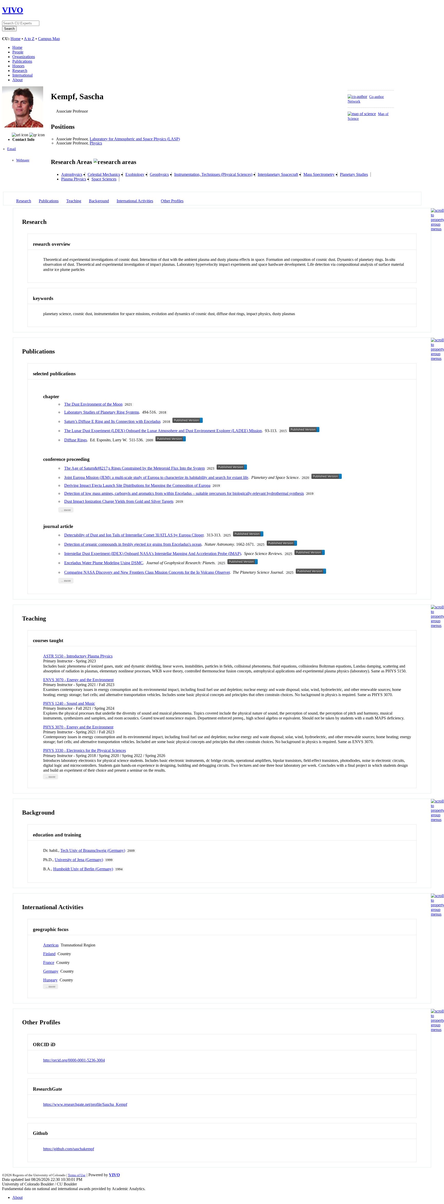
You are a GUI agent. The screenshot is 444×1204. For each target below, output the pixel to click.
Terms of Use (77, 1175)
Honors (18, 66)
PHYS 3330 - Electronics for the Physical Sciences (84, 750)
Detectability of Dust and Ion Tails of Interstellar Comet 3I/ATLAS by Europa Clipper (133, 535)
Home (16, 39)
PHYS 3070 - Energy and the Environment (78, 727)
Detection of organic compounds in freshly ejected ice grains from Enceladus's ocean (132, 544)
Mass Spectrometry (319, 174)
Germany (50, 971)
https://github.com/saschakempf (68, 1149)
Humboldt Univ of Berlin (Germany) (83, 869)
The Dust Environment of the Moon (93, 404)
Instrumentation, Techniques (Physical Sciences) (213, 174)
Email (11, 149)
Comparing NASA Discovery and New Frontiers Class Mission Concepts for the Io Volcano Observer (147, 572)
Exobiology (134, 174)
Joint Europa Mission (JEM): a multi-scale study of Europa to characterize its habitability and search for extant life (156, 477)
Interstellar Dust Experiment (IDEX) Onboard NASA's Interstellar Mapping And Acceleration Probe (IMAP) (152, 553)
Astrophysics (71, 174)
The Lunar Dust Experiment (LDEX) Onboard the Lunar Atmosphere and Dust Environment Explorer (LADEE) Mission (163, 430)
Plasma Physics (73, 179)
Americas (51, 945)
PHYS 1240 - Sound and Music (69, 703)
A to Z (29, 39)
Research (19, 70)
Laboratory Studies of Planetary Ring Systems (101, 412)
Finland (49, 954)
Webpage (22, 160)
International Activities (135, 201)
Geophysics (159, 174)
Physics (96, 143)
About (17, 80)
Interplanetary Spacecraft (278, 174)
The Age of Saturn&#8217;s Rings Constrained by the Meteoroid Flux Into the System (134, 468)
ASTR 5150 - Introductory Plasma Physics (78, 656)
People (17, 52)
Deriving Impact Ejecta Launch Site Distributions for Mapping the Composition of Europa (137, 485)
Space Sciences (103, 179)
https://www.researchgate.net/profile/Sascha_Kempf (85, 1104)
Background (99, 201)
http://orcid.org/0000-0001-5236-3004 (74, 1060)
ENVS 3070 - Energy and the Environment (78, 680)
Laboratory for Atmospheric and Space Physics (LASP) (135, 139)
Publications (22, 61)
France (48, 962)
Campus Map (49, 39)
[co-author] (357, 96)
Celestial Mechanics (104, 174)
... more (66, 510)
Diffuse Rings (75, 440)
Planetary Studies (354, 174)
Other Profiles (172, 201)
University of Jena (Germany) (79, 860)
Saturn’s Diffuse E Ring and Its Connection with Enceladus (112, 421)
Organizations (23, 56)
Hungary (50, 980)
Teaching (73, 201)
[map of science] (362, 114)
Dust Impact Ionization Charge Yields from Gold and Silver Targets (118, 501)
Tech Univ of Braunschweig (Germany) (92, 850)
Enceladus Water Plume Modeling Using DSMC (103, 563)
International (22, 75)
